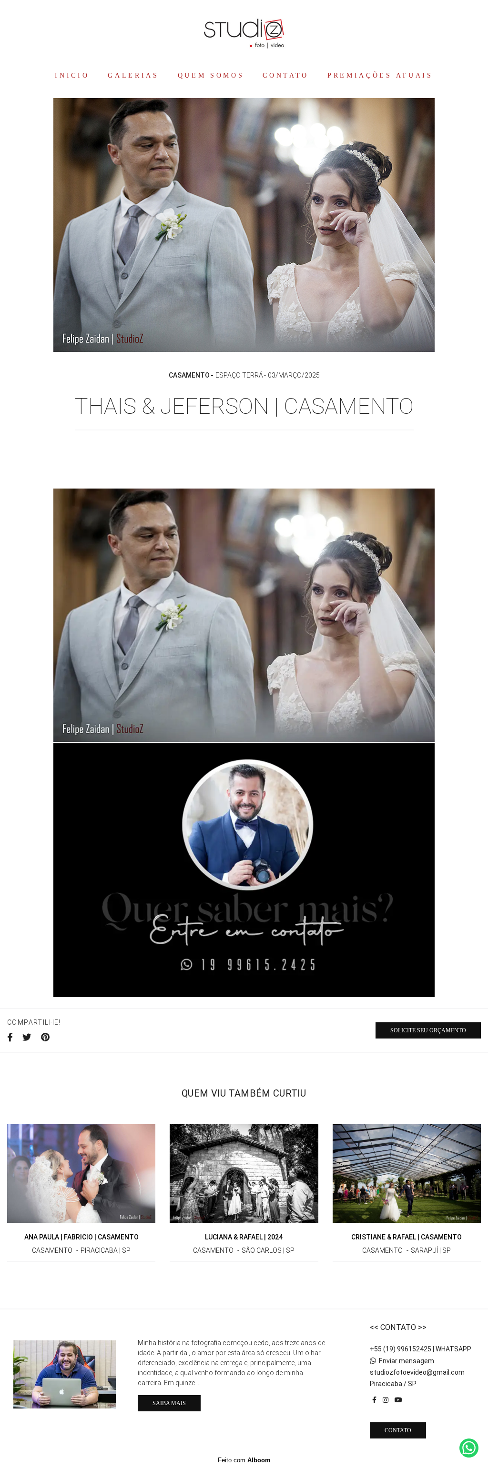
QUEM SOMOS (211, 75)
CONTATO (286, 75)
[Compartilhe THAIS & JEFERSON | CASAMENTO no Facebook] (10, 1037)
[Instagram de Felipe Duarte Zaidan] (385, 1400)
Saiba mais (169, 1403)
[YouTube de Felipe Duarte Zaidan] (398, 1400)
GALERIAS (133, 75)
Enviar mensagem (406, 1361)
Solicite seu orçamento (428, 1030)
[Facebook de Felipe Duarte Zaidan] (374, 1400)
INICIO (72, 75)
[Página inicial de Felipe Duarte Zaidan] (244, 32)
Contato (398, 1430)
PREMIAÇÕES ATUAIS (380, 75)
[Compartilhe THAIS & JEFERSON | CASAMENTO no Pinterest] (45, 1037)
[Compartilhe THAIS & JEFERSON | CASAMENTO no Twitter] (26, 1037)
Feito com (244, 1460)
